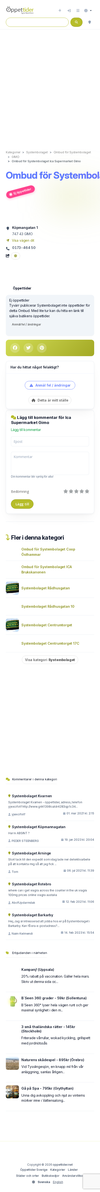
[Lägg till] (60, 10)
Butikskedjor (50, 1176)
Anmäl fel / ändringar (26, 324)
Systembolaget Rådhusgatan (45, 588)
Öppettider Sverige (34, 1169)
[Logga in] (69, 10)
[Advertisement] (50, 84)
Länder (73, 1169)
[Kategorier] (78, 10)
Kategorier (57, 1169)
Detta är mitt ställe (52, 400)
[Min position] (89, 22)
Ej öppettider (22, 191)
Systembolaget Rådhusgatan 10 (48, 606)
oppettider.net (63, 1164)
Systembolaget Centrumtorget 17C (50, 643)
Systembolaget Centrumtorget (46, 625)
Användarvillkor (73, 1176)
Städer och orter (27, 1176)
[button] (88, 10)
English (58, 1182)
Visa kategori (50, 660)
